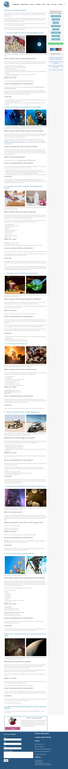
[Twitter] (54, 49)
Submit (6, 760)
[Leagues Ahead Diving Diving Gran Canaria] (6, 4)
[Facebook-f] (51, 49)
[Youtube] (60, 49)
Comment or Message (8, 750)
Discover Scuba (24, 4)
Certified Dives (15, 4)
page (31, 685)
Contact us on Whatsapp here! (40, 754)
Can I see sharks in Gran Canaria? (56, 69)
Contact (61, 4)
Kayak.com (37, 711)
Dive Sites (38, 4)
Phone (5, 746)
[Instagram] (57, 49)
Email (5, 742)
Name (5, 737)
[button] (45, 4)
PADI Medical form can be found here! (31, 173)
